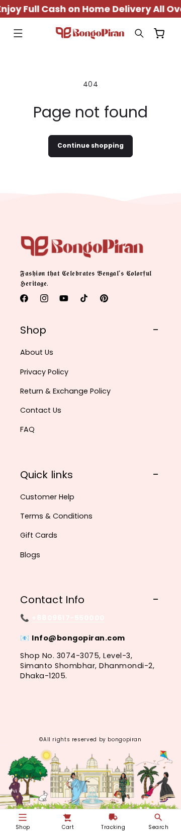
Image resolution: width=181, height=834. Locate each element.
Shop (23, 827)
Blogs (30, 555)
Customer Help (47, 497)
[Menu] (18, 33)
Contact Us (40, 410)
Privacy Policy (44, 372)
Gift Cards (38, 535)
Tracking (113, 827)
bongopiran (124, 739)
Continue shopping (90, 145)
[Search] (139, 33)
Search (158, 827)
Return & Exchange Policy (65, 391)
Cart (68, 827)
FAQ (27, 429)
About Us (36, 352)
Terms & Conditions (56, 516)
